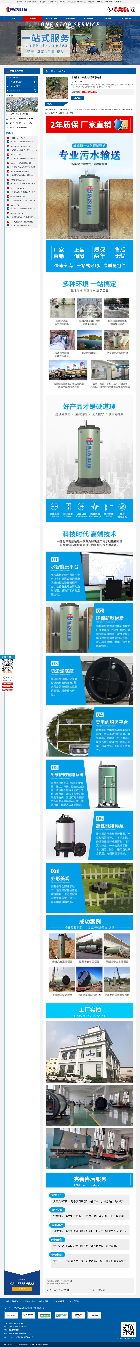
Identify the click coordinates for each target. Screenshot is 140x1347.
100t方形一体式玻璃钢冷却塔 (20, 146)
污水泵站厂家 (100, 1290)
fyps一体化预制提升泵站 (18, 196)
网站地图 (46, 1344)
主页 (13, 18)
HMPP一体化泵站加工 (18, 188)
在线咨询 (22, 1288)
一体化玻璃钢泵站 (11, 1301)
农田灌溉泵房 (88, 18)
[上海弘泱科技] (16, 10)
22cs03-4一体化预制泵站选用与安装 (22, 163)
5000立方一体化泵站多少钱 (19, 171)
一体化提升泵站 (73, 1301)
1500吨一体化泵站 (16, 155)
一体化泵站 (32, 18)
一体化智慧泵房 (70, 18)
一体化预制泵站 (14, 77)
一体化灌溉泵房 (14, 90)
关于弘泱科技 (126, 18)
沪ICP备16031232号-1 (36, 1344)
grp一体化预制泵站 (17, 213)
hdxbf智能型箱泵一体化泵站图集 (21, 222)
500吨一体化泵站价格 (17, 180)
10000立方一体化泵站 (18, 138)
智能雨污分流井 (51, 18)
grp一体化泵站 (15, 205)
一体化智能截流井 (15, 82)
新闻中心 (107, 18)
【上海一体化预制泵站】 (61, 1290)
